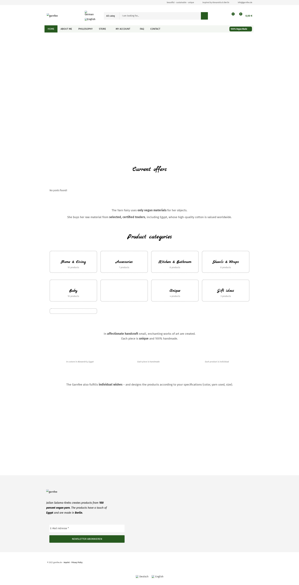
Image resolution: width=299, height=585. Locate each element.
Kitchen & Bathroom (175, 261)
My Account (123, 28)
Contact (155, 28)
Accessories (124, 261)
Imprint (67, 562)
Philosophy (85, 28)
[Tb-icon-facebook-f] (48, 2)
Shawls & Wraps (225, 261)
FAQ (142, 28)
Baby (73, 290)
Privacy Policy (77, 562)
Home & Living (73, 261)
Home (51, 28)
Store (102, 28)
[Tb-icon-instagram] (54, 2)
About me (66, 28)
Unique (175, 290)
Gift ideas (225, 290)
